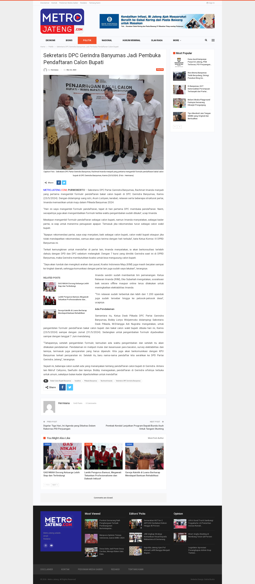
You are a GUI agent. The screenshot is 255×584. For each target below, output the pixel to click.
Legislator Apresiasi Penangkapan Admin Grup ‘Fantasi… (199, 550)
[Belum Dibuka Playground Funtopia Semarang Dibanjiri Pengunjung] (179, 103)
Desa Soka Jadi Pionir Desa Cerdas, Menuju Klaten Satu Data (111, 551)
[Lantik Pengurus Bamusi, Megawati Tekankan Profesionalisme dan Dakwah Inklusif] (49, 300)
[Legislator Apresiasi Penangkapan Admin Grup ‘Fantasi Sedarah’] (180, 551)
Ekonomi (50, 40)
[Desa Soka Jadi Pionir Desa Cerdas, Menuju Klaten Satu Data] (91, 552)
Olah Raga (156, 40)
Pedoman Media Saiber (68, 3)
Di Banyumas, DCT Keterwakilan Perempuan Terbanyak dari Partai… (199, 89)
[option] (192, 90)
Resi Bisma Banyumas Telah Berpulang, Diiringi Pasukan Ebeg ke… (198, 75)
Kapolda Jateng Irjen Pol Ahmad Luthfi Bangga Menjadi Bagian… (157, 550)
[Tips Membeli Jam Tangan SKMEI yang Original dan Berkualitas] (179, 116)
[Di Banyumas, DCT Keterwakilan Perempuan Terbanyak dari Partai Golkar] (179, 89)
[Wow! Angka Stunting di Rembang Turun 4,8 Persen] (180, 537)
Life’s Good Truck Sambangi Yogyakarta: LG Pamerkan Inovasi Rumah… (200, 523)
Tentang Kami (94, 3)
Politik (87, 40)
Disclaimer (44, 3)
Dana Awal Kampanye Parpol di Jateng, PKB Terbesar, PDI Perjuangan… (200, 62)
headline (78, 381)
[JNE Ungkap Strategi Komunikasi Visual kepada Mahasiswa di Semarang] (135, 537)
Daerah (47, 444)
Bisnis (69, 40)
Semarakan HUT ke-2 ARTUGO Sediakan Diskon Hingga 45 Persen (155, 523)
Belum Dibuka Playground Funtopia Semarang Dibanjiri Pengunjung (199, 102)
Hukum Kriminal (131, 40)
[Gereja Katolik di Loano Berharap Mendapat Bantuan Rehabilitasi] (49, 314)
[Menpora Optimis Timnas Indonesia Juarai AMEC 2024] (91, 538)
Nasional (107, 40)
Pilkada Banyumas (90, 381)
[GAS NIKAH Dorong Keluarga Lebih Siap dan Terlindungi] (49, 287)
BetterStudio (209, 579)
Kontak (54, 3)
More (176, 40)
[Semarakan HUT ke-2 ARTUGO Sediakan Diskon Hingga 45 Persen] (135, 524)
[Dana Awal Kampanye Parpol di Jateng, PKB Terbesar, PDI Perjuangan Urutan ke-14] (179, 62)
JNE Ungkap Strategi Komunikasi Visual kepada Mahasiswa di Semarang (155, 536)
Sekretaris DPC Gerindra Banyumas (128, 381)
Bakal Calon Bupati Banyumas (60, 381)
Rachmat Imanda (106, 381)
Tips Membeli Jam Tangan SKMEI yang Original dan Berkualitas (199, 116)
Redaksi (83, 3)
